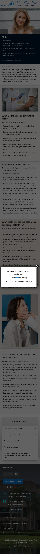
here (17, 278)
